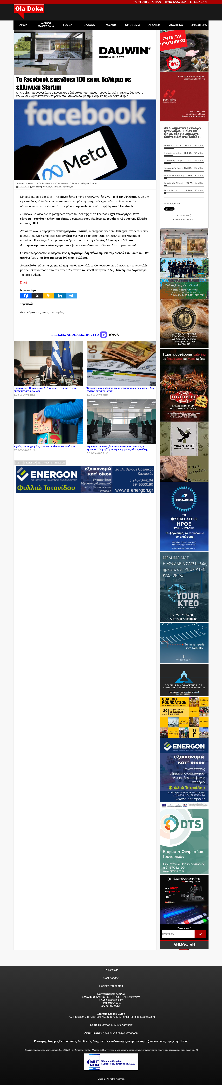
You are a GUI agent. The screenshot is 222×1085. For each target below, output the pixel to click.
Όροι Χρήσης (111, 978)
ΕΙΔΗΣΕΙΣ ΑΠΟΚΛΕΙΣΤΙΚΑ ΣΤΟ (75, 334)
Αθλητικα (176, 25)
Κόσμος (46, 186)
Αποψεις (154, 25)
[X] (37, 295)
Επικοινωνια (198, 1)
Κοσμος (111, 25)
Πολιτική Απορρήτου (111, 986)
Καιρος (156, 1)
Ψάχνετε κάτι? (184, 928)
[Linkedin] (60, 295)
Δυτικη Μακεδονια (46, 25)
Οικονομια (132, 25)
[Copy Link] (48, 295)
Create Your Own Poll (184, 219)
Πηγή (23, 282)
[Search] (200, 934)
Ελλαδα (89, 25)
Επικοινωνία (111, 970)
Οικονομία (56, 186)
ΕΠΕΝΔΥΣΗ (58, 462)
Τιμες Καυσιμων (176, 1)
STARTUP (30, 462)
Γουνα (67, 25)
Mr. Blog (36, 186)
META (19, 462)
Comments (184, 215)
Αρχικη (24, 25)
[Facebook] (26, 295)
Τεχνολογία (67, 186)
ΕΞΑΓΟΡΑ (43, 462)
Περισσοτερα (198, 25)
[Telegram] (71, 295)
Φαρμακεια (141, 1)
